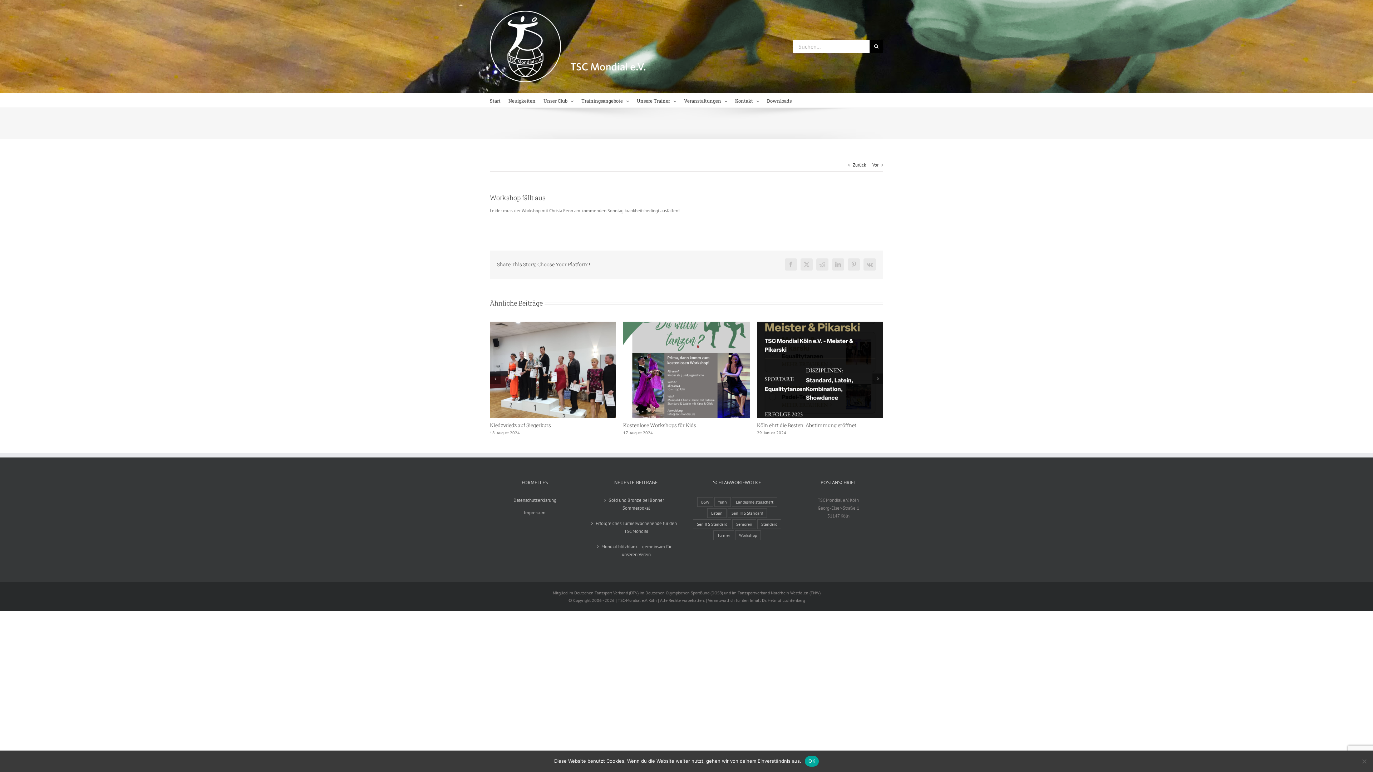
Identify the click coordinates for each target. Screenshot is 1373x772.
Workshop (748, 535)
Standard (769, 524)
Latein (717, 513)
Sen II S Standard (712, 524)
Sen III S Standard (747, 513)
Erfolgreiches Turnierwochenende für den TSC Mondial (636, 527)
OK (811, 761)
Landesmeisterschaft (754, 502)
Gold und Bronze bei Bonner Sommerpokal (636, 504)
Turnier (723, 535)
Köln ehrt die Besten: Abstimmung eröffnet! (807, 425)
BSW (705, 502)
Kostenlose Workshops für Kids (659, 425)
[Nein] (1364, 761)
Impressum (535, 513)
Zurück (859, 165)
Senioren (744, 524)
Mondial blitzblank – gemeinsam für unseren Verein (636, 551)
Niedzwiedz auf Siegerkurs (520, 425)
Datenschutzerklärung (534, 500)
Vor (875, 165)
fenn (722, 502)
